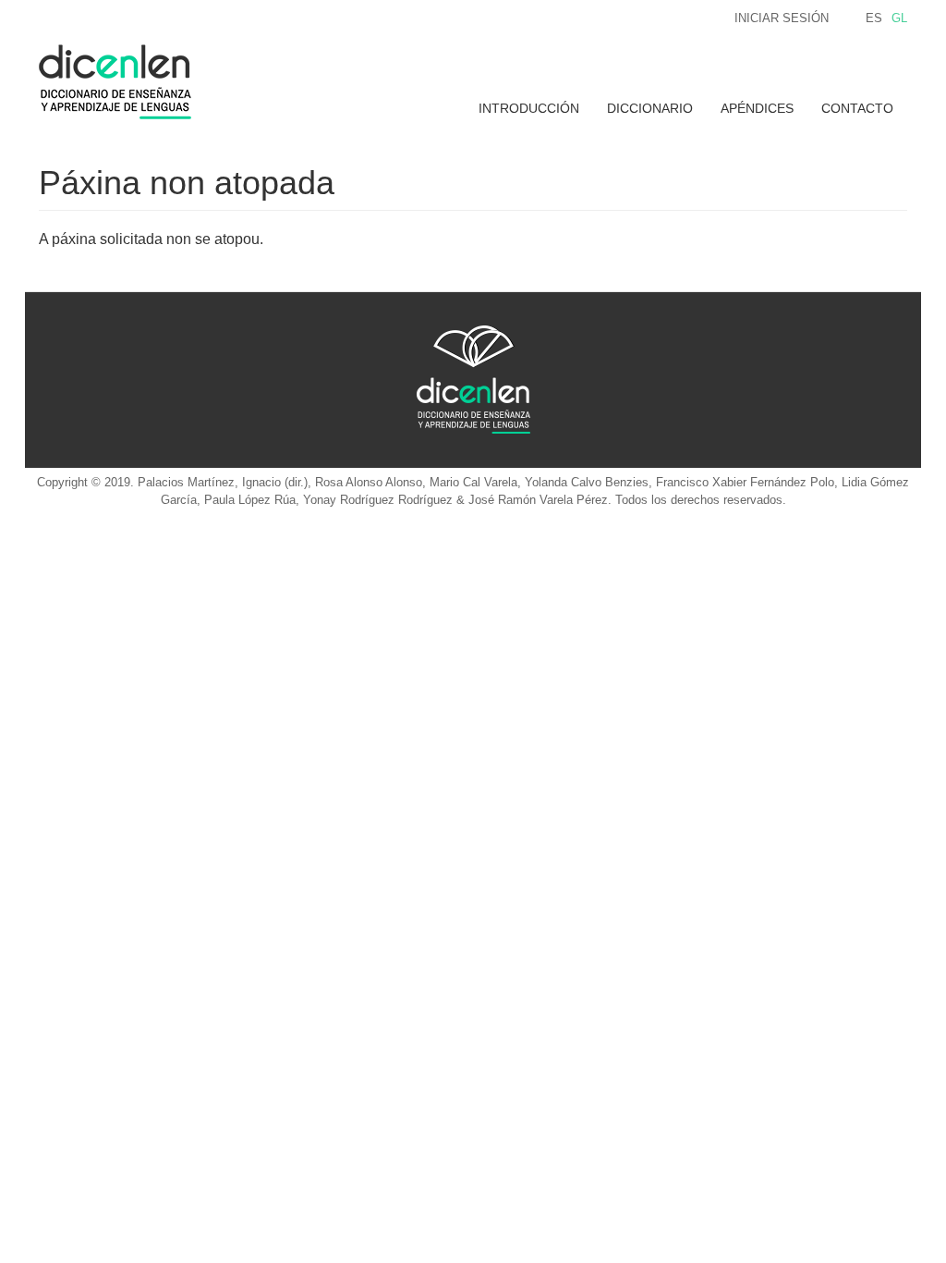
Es (874, 18)
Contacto (857, 108)
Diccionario (650, 108)
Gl (899, 18)
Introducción (529, 108)
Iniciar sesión (781, 18)
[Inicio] (122, 81)
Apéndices (757, 108)
